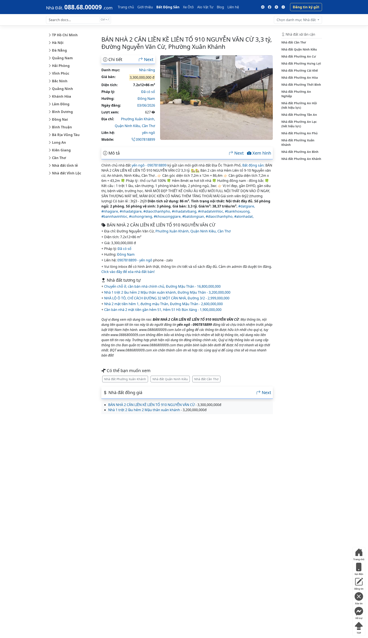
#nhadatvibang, (185, 211)
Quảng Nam (62, 58)
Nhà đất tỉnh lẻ (65, 165)
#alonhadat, (244, 216)
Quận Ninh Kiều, (128, 125)
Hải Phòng (61, 65)
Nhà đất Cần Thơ (206, 379)
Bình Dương (62, 111)
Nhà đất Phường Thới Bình (301, 85)
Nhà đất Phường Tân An (299, 115)
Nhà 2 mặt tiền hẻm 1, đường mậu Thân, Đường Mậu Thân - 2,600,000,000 (163, 304)
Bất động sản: (253, 165)
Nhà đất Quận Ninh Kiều (170, 379)
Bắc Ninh (60, 81)
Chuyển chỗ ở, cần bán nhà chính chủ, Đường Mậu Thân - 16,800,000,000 (162, 286)
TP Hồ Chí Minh (65, 35)
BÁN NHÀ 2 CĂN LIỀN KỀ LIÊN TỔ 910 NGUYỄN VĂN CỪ (151, 404)
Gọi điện (359, 573)
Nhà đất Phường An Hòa (299, 77)
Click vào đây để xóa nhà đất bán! (128, 271)
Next (148, 59)
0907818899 (145, 139)
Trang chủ (126, 7)
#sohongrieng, (141, 216)
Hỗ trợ (358, 617)
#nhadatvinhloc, (211, 211)
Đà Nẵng (59, 50)
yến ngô (148, 132)
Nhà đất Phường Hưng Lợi (301, 63)
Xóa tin (359, 602)
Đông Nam (146, 98)
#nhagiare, (110, 211)
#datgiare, (246, 206)
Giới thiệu (145, 7)
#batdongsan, (194, 216)
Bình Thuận (62, 127)
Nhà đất (297, 19)
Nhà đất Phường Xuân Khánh (125, 379)
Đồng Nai (60, 119)
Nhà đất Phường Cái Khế (299, 70)
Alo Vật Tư (205, 7)
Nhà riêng (147, 70)
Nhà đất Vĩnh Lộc (66, 173)
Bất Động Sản (168, 7)
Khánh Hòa (61, 96)
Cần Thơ (59, 157)
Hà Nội (57, 42)
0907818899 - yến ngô (134, 260)
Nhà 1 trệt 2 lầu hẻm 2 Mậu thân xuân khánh (144, 409)
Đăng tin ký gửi (306, 7)
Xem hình (261, 153)
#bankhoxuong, (237, 211)
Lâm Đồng (60, 104)
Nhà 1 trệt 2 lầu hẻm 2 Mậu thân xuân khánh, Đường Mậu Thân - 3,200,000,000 (167, 292)
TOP (359, 631)
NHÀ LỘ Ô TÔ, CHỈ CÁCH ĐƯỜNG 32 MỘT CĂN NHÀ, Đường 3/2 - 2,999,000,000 (166, 298)
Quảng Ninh (62, 88)
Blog (220, 7)
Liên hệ (233, 7)
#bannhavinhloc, (115, 216)
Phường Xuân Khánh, (138, 119)
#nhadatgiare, (131, 211)
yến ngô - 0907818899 (149, 165)
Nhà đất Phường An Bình (299, 152)
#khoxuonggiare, (168, 216)
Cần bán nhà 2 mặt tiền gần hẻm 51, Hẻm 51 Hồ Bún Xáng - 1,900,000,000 (162, 309)
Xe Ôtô (188, 7)
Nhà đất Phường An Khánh (301, 159)
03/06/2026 (146, 105)
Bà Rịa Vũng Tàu (66, 134)
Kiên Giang (61, 150)
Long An (59, 142)
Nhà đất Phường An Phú (299, 133)
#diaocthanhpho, (157, 211)
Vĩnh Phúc (60, 73)
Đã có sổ (148, 91)
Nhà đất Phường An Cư (298, 56)
